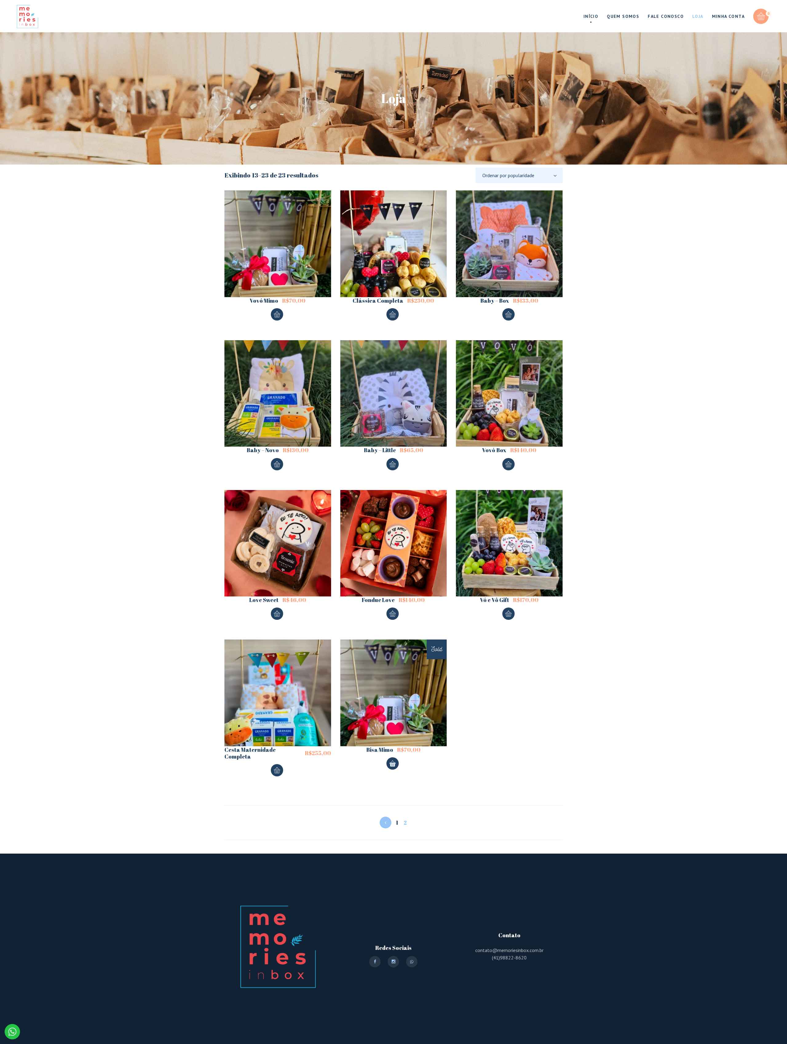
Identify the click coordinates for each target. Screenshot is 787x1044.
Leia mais (392, 763)
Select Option (277, 314)
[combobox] (519, 175)
